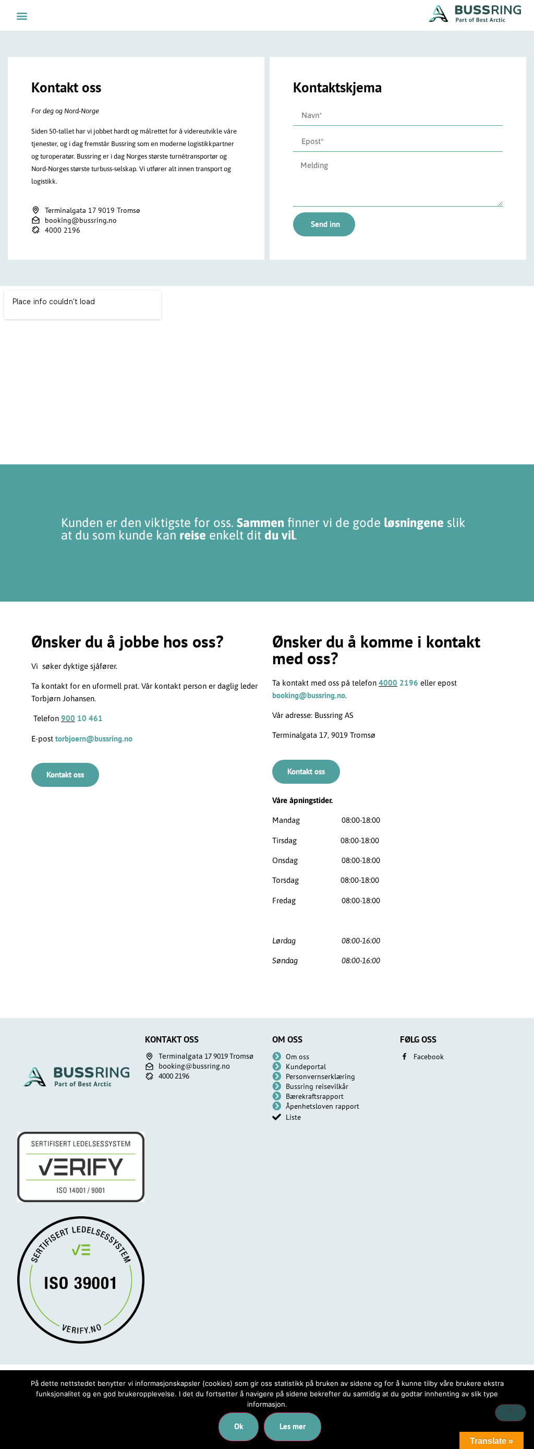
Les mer (293, 1426)
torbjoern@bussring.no (93, 739)
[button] (21, 15)
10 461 (89, 718)
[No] (510, 1412)
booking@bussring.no (308, 695)
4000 (388, 683)
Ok (238, 1426)
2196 (407, 683)
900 (68, 718)
